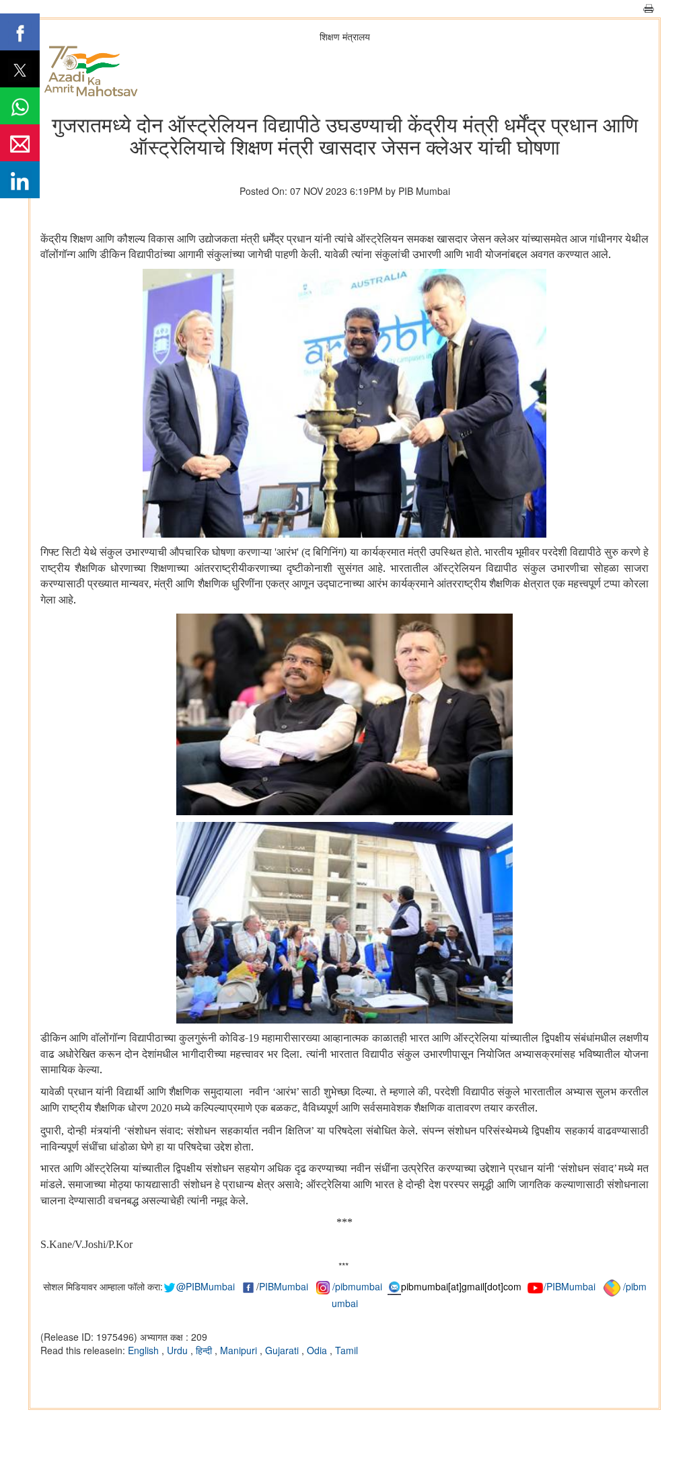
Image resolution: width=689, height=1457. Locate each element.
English (144, 1350)
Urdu (178, 1350)
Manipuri (240, 1350)
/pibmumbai (357, 1286)
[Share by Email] (20, 142)
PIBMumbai (283, 1286)
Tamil (346, 1350)
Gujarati (283, 1350)
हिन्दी (205, 1350)
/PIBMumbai (569, 1286)
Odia (318, 1350)
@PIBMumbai (205, 1286)
